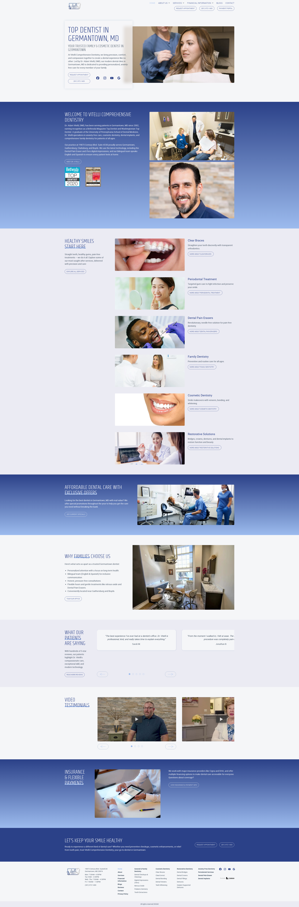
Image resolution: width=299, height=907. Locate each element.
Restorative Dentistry (185, 869)
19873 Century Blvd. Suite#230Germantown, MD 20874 (96, 870)
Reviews (121, 887)
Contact (121, 891)
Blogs (120, 884)
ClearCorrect (160, 875)
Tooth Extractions (140, 892)
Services (121, 875)
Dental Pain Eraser (205, 875)
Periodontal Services (206, 872)
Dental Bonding (161, 878)
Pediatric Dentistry (141, 889)
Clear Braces (160, 872)
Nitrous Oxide (139, 886)
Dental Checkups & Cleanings (141, 875)
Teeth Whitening (161, 885)
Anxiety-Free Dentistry (206, 869)
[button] (164, 3)
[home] (74, 6)
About (120, 872)
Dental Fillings (182, 878)
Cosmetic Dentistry (163, 869)
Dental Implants (204, 878)
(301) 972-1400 (90, 885)
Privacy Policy (123, 894)
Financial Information (122, 879)
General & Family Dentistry (140, 870)
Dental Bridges (182, 872)
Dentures (180, 882)
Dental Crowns (182, 875)
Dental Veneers (161, 882)
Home (120, 869)
